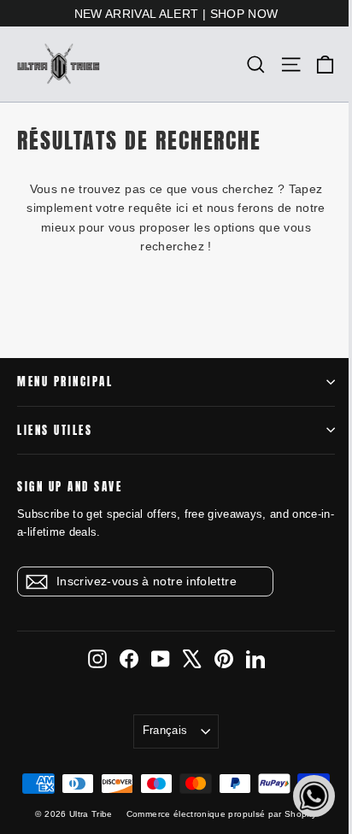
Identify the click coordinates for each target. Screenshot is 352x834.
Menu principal (65, 381)
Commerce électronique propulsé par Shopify (221, 814)
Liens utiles (54, 430)
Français (165, 730)
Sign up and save (69, 486)
